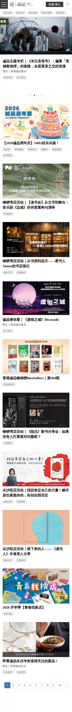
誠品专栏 (20, 13)
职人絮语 (21, 77)
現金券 (6, 149)
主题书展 (7, 614)
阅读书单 (8, 77)
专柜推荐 (21, 672)
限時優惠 (19, 149)
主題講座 (7, 214)
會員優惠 (56, 149)
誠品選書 (33, 13)
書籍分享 (7, 272)
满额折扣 (32, 149)
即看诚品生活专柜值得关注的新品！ (31, 661)
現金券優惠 (46, 13)
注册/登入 (55, 4)
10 (60, 685)
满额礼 (44, 149)
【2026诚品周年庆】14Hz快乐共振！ (31, 143)
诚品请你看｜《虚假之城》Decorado (31, 319)
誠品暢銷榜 (8, 384)
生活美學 (7, 672)
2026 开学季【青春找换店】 (24, 607)
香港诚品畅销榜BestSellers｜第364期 (31, 378)
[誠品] (21, 4)
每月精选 (7, 13)
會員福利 (60, 13)
